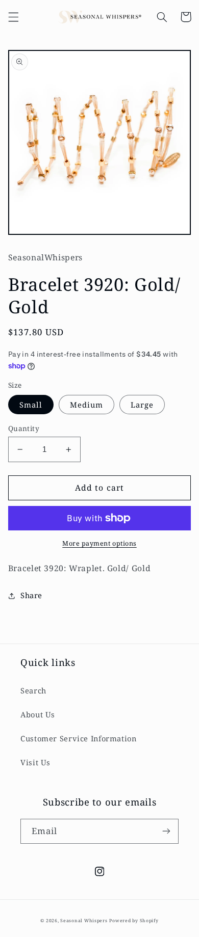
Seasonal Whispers (84, 921)
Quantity (23, 428)
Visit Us (35, 762)
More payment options (99, 543)
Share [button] (31, 595)
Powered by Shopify (133, 921)
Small (30, 404)
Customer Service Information (78, 738)
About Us (37, 714)
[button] (13, 17)
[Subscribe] (166, 831)
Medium (86, 404)
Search (33, 690)
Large (142, 404)
